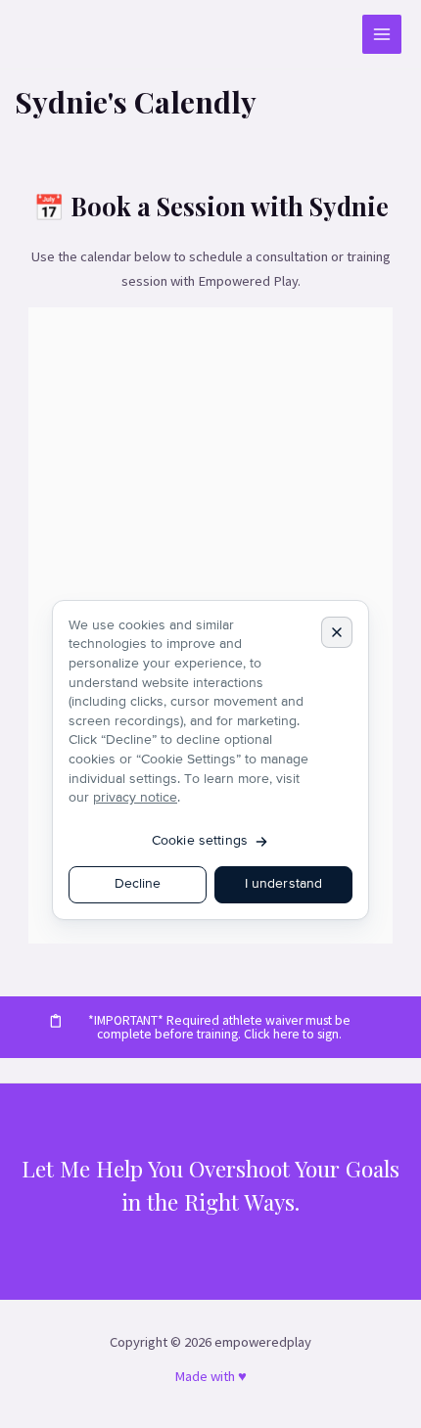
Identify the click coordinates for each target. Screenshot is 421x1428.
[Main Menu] (381, 34)
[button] (210, 1027)
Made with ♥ (210, 1376)
